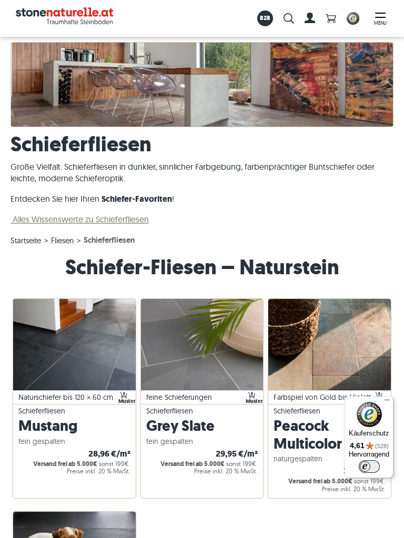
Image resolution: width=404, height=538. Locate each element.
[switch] (369, 466)
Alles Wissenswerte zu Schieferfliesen (80, 219)
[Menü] (387, 402)
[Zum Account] (310, 18)
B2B (265, 18)
